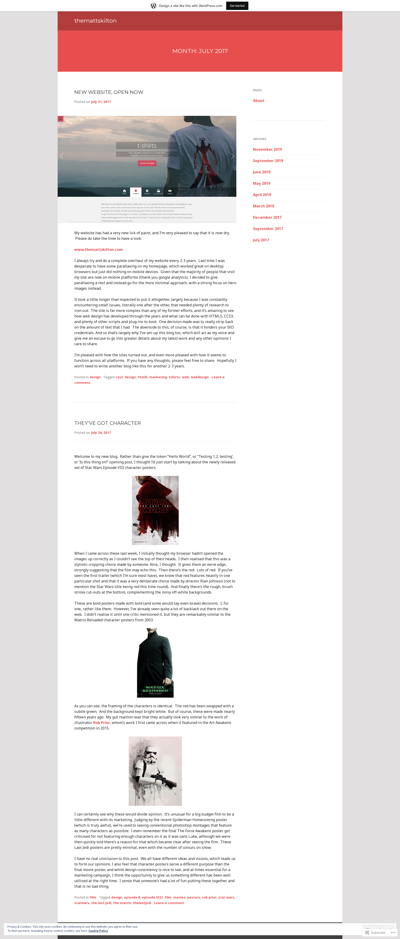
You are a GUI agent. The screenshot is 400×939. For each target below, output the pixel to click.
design (95, 377)
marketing (158, 377)
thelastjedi (142, 903)
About (258, 100)
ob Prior (102, 722)
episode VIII (152, 897)
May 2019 (261, 183)
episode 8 (132, 897)
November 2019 (267, 149)
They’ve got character (107, 423)
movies (179, 897)
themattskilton (95, 20)
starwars (81, 903)
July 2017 (261, 240)
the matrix (122, 903)
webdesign (200, 377)
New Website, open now (108, 92)
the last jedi (101, 903)
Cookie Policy (98, 931)
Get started (237, 5)
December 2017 (267, 217)
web (185, 377)
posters (193, 897)
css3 (119, 377)
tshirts (174, 377)
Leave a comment (169, 903)
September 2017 (268, 228)
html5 (142, 377)
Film (93, 897)
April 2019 (262, 194)
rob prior (209, 897)
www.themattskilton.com (98, 249)
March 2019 (263, 206)
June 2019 (261, 172)
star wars (226, 897)
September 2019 (268, 160)
